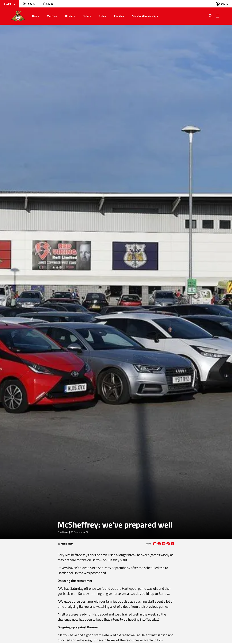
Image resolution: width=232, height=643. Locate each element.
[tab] (9, 3)
